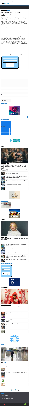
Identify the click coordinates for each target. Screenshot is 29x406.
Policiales (12, 6)
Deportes (19, 6)
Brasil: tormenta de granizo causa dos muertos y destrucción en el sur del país (13, 363)
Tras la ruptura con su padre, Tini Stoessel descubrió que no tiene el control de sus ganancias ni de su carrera (17, 327)
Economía (8, 6)
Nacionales (10, 7)
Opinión (15, 6)
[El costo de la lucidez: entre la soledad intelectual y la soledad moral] (3, 184)
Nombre (2, 87)
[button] (27, 6)
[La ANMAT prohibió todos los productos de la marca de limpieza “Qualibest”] (3, 380)
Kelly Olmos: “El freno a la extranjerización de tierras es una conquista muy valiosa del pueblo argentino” (16, 259)
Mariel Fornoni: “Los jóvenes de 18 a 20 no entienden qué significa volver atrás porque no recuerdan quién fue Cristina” (16, 245)
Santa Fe (18, 7)
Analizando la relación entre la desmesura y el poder (12, 173)
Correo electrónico (3, 91)
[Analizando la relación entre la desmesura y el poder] (3, 173)
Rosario (25, 7)
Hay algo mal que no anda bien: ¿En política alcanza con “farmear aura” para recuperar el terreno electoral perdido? (16, 180)
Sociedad (5, 362)
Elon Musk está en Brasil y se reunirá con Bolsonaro (22, 71)
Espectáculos (3, 305)
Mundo (4, 7)
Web (1, 94)
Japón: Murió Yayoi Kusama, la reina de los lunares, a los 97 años (10, 306)
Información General (24, 6)
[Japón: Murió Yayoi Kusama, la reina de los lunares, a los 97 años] (14, 296)
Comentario (2, 78)
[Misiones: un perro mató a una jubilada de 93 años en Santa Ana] (3, 369)
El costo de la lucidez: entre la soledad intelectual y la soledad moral (13, 184)
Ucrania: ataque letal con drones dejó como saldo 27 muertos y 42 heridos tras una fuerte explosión (16, 372)
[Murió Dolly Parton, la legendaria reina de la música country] (3, 331)
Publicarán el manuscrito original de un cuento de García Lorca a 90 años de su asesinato (16, 323)
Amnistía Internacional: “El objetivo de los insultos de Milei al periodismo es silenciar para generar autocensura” (14, 239)
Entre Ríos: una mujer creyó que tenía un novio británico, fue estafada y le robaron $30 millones (17, 383)
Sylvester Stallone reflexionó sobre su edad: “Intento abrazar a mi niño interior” (15, 312)
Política (5, 6)
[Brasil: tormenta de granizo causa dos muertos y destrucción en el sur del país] (14, 354)
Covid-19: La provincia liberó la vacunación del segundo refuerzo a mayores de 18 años (7, 71)
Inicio (2, 6)
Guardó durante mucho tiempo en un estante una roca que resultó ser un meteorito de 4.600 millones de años (16, 320)
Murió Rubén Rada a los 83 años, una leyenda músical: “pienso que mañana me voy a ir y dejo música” (16, 316)
